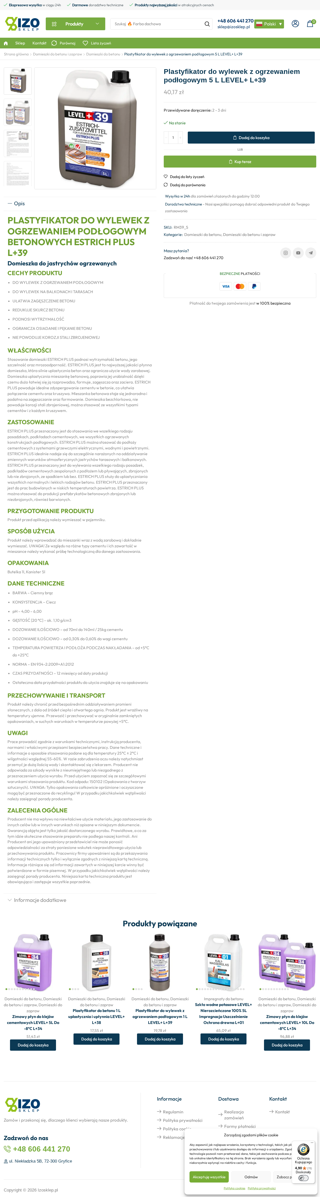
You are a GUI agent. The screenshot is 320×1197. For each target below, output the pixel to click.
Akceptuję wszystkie (209, 1177)
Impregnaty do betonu (223, 998)
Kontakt (282, 1111)
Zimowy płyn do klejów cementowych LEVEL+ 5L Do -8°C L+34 (33, 1022)
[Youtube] (298, 252)
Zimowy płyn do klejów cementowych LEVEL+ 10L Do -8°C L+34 (287, 1022)
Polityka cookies (234, 1188)
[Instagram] (285, 252)
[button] (295, 23)
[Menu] (312, 1144)
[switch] (303, 1178)
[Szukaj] (207, 23)
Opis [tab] (19, 203)
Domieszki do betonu (103, 54)
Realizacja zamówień (234, 1114)
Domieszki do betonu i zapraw (57, 54)
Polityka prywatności (262, 1188)
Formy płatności (240, 1126)
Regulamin (173, 1111)
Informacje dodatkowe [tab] (40, 900)
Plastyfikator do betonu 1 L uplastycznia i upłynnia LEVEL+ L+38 (96, 1016)
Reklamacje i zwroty (182, 1137)
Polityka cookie (177, 1128)
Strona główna (16, 54)
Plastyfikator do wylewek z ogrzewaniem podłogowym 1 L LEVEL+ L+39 (160, 1016)
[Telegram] (310, 252)
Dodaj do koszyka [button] (52, 959)
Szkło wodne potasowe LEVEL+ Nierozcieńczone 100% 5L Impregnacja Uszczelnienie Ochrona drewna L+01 (223, 1013)
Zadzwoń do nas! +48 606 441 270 (194, 257)
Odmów (251, 1177)
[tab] (80, 204)
